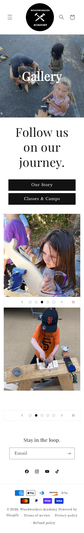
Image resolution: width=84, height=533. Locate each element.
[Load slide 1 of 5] (30, 302)
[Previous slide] (22, 302)
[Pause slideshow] (75, 302)
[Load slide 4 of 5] (48, 302)
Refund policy (44, 523)
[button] (9, 17)
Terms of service (37, 515)
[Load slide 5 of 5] (54, 302)
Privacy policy (66, 515)
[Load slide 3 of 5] (42, 302)
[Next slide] (62, 302)
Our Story (42, 185)
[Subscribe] (69, 453)
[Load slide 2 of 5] (36, 302)
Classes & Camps (42, 199)
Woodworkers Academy (39, 509)
